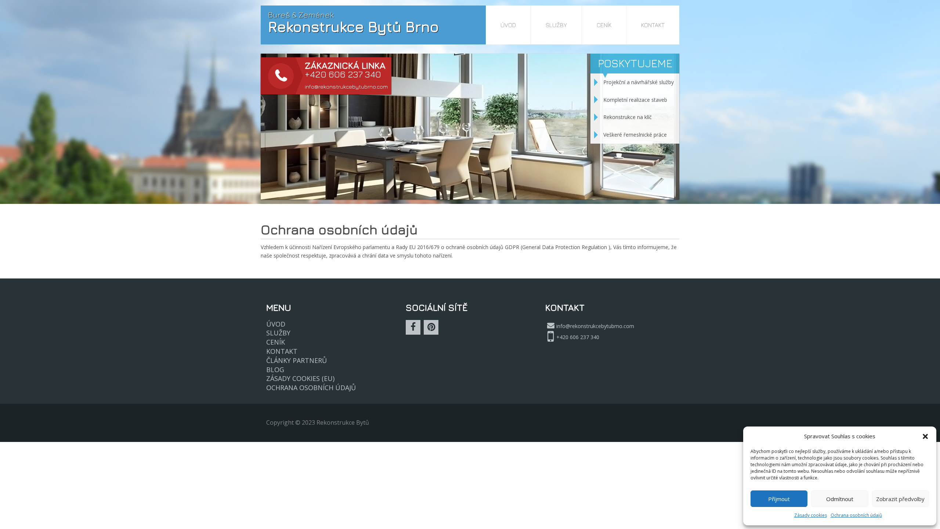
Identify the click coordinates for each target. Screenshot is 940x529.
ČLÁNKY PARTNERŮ (296, 360)
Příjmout (779, 499)
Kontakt (653, 25)
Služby (556, 25)
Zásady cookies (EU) (300, 378)
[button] (925, 436)
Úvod (508, 25)
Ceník (604, 25)
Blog (275, 369)
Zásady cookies (810, 515)
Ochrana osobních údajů (856, 515)
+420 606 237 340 (577, 337)
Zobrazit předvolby (900, 499)
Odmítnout (839, 499)
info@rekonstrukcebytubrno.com (346, 86)
